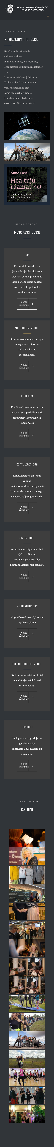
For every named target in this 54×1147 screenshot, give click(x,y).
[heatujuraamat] (27, 168)
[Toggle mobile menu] (48, 15)
